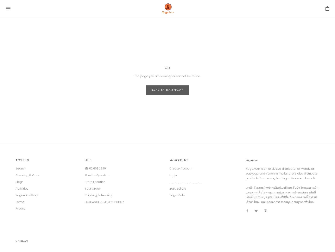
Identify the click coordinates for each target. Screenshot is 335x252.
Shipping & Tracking (98, 195)
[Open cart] (327, 8)
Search (21, 168)
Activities (22, 188)
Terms (20, 202)
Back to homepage (167, 90)
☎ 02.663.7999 (95, 168)
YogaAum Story (27, 195)
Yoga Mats (177, 195)
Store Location (95, 182)
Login (173, 175)
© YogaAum (22, 241)
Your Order (92, 188)
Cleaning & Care (27, 175)
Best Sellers (177, 188)
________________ (184, 182)
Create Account (181, 168)
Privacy (20, 208)
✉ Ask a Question (97, 175)
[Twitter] (256, 211)
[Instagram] (265, 211)
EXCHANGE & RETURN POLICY (104, 202)
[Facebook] (247, 211)
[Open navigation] (8, 8)
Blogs (19, 182)
